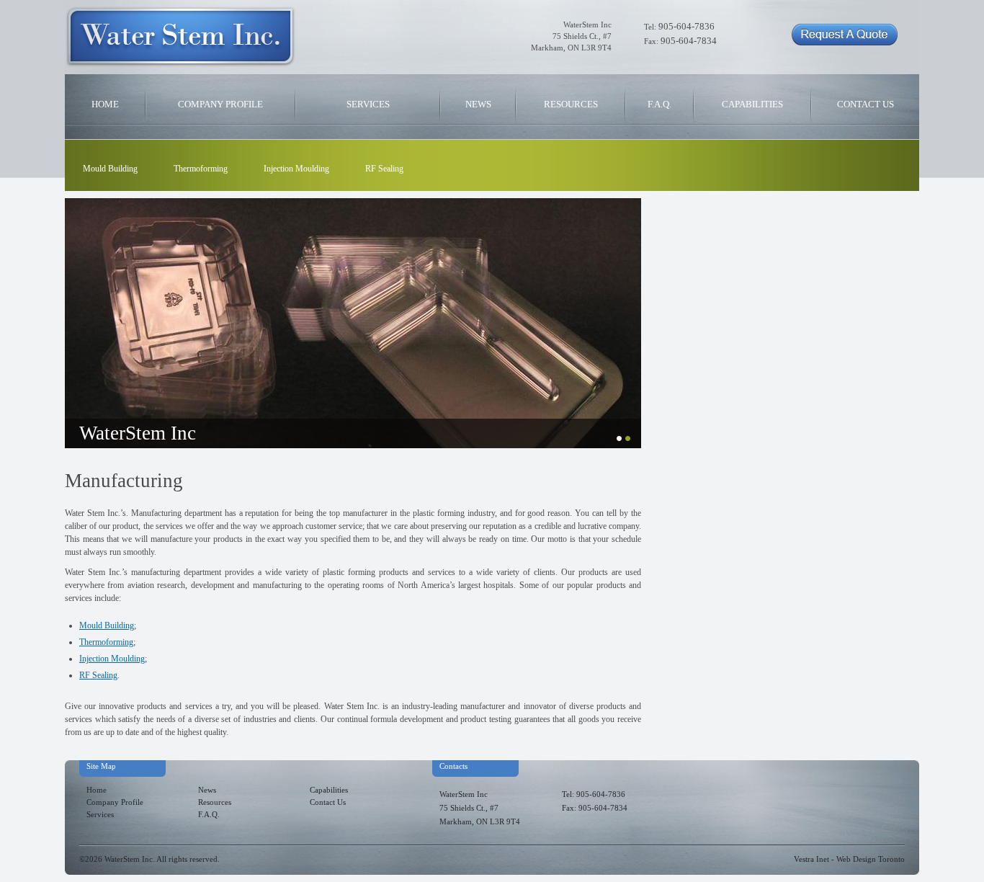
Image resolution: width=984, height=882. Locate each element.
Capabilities (752, 104)
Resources (571, 104)
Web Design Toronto (870, 859)
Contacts (453, 766)
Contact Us (865, 104)
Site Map (101, 766)
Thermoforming (201, 169)
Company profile (220, 104)
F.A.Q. (659, 104)
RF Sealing (384, 169)
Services (368, 104)
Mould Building (110, 169)
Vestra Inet (811, 859)
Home (105, 104)
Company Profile (114, 802)
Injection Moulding (296, 169)
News (478, 104)
